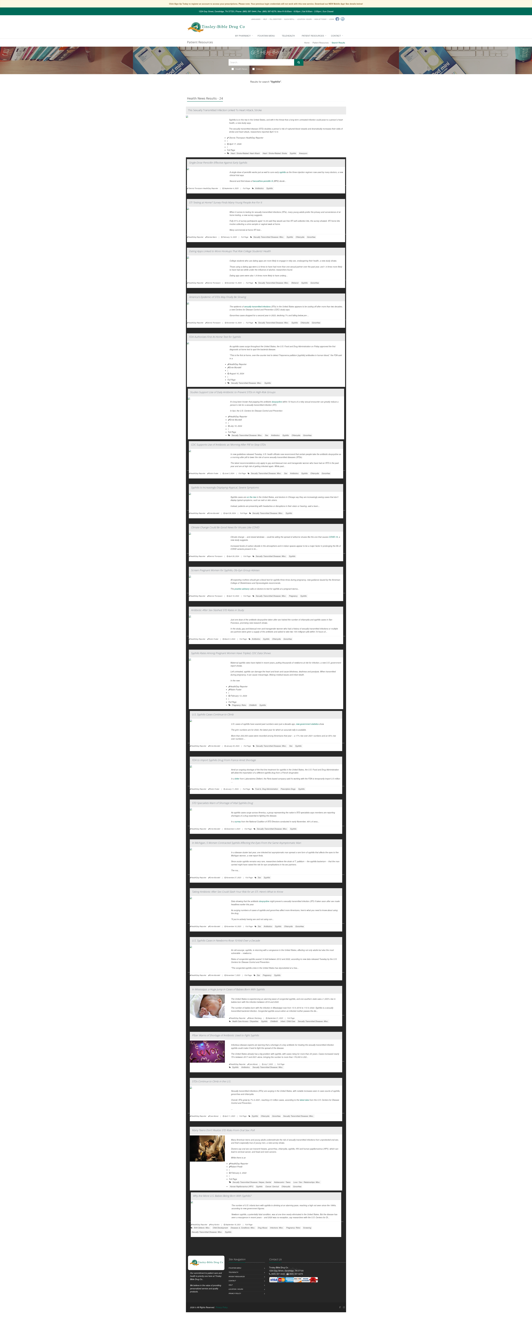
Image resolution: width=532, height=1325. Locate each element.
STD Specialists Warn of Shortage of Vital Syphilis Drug (222, 803)
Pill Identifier (276, 19)
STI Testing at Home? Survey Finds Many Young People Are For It (225, 202)
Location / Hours (304, 19)
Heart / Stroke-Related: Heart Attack (245, 153)
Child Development (220, 1227)
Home (307, 42)
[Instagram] (343, 19)
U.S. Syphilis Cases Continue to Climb (213, 714)
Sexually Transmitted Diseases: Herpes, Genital (252, 1182)
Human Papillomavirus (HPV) (241, 1186)
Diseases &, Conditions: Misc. (243, 1227)
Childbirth (253, 705)
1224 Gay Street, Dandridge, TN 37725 (216, 11)
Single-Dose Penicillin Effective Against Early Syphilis (218, 162)
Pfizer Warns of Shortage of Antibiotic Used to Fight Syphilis (225, 1035)
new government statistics (307, 724)
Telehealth (288, 35)
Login (331, 19)
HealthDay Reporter (238, 364)
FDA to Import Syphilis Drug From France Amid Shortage (224, 760)
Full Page (231, 150)
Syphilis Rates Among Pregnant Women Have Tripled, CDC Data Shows (231, 653)
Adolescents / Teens (282, 1182)
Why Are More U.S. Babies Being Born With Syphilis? (222, 1195)
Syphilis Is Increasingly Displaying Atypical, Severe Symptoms (225, 487)
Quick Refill (289, 19)
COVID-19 (333, 536)
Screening (307, 1227)
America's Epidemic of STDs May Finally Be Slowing (217, 297)
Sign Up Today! (320, 19)
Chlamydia (300, 237)
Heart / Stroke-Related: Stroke (275, 153)
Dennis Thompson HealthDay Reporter (246, 137)
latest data (304, 1099)
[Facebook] (337, 19)
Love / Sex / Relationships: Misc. (306, 1182)
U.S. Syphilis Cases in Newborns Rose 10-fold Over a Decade (226, 940)
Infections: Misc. (276, 1227)
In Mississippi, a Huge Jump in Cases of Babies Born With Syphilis (228, 989)
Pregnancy (293, 596)
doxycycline (277, 401)
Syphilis (293, 153)
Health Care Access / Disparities (245, 1021)
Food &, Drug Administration (266, 789)
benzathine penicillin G (263, 181)
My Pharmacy (243, 35)
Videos (259, 69)
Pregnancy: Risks (239, 705)
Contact (336, 35)
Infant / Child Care (288, 1021)
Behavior (295, 282)
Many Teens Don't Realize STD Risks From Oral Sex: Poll (223, 1130)
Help (265, 19)
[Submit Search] (298, 62)
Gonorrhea (311, 237)
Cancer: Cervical (272, 1186)
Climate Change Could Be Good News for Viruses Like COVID (225, 527)
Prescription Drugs (288, 789)
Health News (241, 69)
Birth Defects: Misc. (202, 1227)
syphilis (282, 172)
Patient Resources (313, 35)
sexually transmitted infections (257, 306)
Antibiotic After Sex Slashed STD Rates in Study (217, 610)
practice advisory (242, 588)
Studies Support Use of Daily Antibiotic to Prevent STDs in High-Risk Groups (232, 392)
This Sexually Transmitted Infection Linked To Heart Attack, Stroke (225, 110)
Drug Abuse (262, 1227)
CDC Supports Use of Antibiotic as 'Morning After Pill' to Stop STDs (228, 444)
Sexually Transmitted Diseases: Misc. (268, 237)
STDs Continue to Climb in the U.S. (211, 1081)
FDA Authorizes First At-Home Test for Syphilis (215, 336)
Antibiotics (259, 188)
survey (238, 821)
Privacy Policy (235, 1293)
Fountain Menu (266, 35)
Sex (266, 435)
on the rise (251, 497)
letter (237, 778)
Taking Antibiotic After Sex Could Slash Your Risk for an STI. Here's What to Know (237, 891)
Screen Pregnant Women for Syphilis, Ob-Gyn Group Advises (225, 570)
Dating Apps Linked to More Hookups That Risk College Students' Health (230, 251)
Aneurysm (303, 153)
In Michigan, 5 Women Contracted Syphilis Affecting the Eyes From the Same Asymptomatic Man (246, 842)
